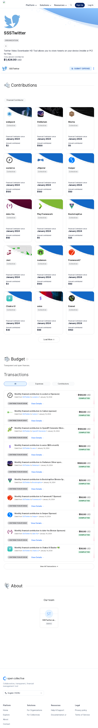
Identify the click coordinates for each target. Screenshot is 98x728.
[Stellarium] (40, 114)
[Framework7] (71, 252)
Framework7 (36, 499)
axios (34, 448)
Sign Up (79, 5)
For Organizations (34, 710)
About (5, 719)
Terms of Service (82, 715)
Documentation (57, 715)
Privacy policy (81, 710)
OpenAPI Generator (39, 431)
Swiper (34, 516)
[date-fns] (9, 206)
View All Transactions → (49, 566)
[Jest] (9, 252)
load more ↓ (49, 339)
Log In (90, 5)
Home (5, 710)
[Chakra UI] (9, 298)
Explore (6, 715)
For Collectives (33, 715)
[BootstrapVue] (71, 206)
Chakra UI (35, 551)
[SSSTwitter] (5, 68)
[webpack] (9, 114)
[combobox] (23, 693)
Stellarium (35, 465)
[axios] (40, 298)
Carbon (35, 414)
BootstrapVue (37, 482)
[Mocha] (71, 114)
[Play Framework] (40, 206)
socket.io (35, 397)
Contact (6, 724)
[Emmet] (71, 298)
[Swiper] (71, 160)
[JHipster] (40, 160)
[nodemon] (40, 252)
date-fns (35, 534)
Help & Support (57, 710)
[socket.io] (9, 160)
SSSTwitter (14, 68)
